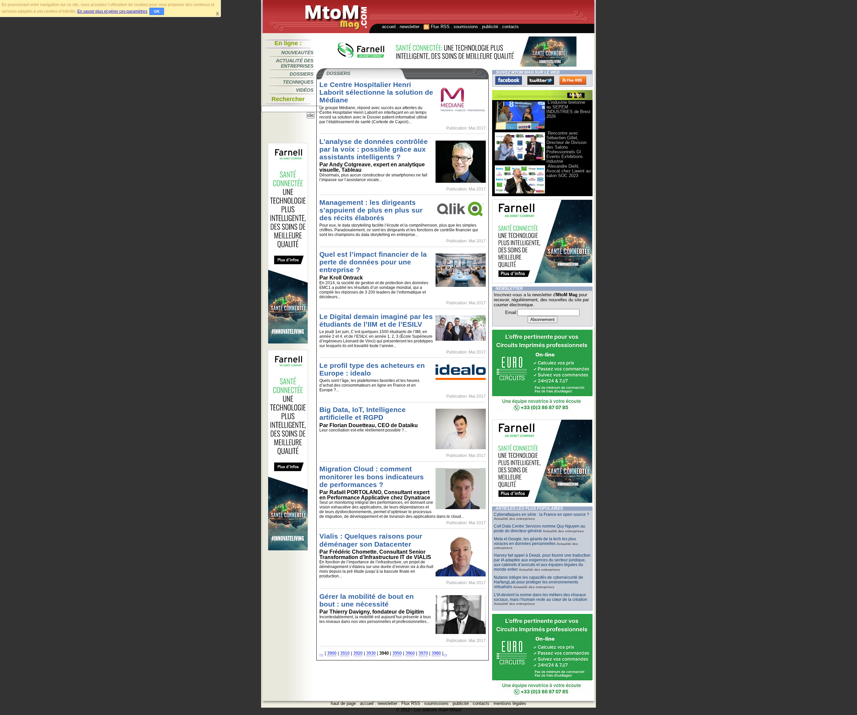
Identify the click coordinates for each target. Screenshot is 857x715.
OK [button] (157, 11)
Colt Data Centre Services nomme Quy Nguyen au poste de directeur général (539, 528)
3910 (344, 653)
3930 (371, 653)
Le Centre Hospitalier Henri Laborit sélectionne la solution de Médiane (376, 92)
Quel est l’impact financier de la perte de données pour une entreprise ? (373, 261)
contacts (510, 26)
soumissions (466, 26)
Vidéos (304, 90)
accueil (389, 26)
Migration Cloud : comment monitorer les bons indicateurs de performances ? (371, 476)
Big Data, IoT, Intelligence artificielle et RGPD (362, 413)
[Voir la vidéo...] (519, 129)
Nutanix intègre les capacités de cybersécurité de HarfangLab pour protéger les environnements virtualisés (538, 582)
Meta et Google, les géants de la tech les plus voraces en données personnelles (535, 541)
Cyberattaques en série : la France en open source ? (541, 514)
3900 (331, 653)
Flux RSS (440, 26)
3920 (358, 653)
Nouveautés (297, 52)
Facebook (508, 80)
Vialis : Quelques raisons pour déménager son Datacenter (370, 540)
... (321, 653)
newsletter (409, 26)
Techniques (298, 82)
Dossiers (301, 74)
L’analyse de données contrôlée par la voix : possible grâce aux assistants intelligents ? (373, 149)
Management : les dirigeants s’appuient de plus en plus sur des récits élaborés (370, 210)
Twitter (540, 80)
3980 (436, 653)
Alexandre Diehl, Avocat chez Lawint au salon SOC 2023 (568, 171)
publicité (490, 26)
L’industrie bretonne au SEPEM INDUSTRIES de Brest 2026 (568, 109)
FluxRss (572, 80)
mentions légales (509, 703)
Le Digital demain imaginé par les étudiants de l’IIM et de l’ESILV (376, 320)
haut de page (343, 703)
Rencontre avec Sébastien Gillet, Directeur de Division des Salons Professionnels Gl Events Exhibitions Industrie (566, 147)
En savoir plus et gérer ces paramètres (112, 11)
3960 (410, 653)
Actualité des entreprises (294, 63)
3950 (397, 653)
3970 (423, 653)
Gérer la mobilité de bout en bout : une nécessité (366, 600)
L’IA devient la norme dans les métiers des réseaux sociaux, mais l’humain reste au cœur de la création (540, 597)
